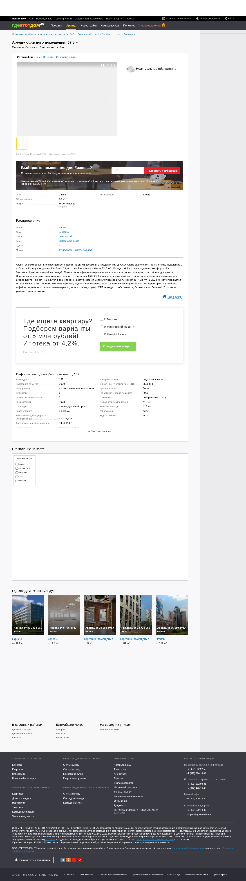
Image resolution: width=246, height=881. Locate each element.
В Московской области (119, 326)
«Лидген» (50, 839)
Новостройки (88, 25)
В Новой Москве (115, 334)
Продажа (56, 25)
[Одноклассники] (68, 860)
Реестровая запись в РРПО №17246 (155, 839)
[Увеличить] (113, 65)
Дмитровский (65, 236)
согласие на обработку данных (188, 848)
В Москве (110, 319)
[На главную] (29, 25)
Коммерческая (110, 25)
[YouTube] (74, 860)
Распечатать (174, 296)
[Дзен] (80, 860)
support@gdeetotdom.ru (198, 814)
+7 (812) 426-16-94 (196, 773)
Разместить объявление (35, 859)
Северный (64, 232)
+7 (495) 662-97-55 (196, 769)
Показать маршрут (82, 250)
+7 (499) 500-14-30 (196, 798)
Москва (62, 227)
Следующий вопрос (117, 346)
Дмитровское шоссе (69, 241)
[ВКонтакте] (63, 860)
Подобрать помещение (162, 170)
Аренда (71, 25)
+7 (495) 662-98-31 (196, 783)
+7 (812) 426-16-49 (196, 788)
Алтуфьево (66, 250)
